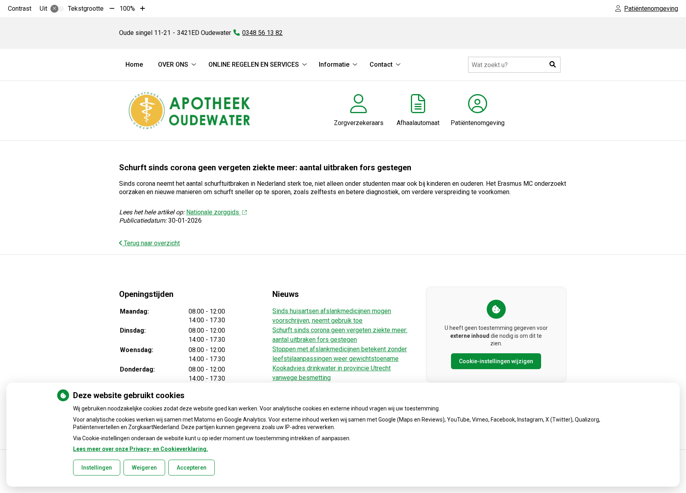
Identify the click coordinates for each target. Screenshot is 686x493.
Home (134, 64)
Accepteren (191, 467)
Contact (381, 64)
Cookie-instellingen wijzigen (496, 361)
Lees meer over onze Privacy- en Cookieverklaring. (140, 449)
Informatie (334, 64)
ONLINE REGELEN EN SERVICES (253, 64)
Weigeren (144, 467)
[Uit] (57, 9)
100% (127, 8)
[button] (553, 65)
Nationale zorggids (213, 212)
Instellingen (96, 467)
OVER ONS (173, 64)
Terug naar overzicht (151, 243)
